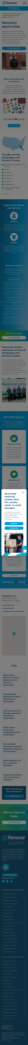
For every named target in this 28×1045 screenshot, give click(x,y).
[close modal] (22, 492)
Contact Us (14, 528)
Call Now (14, 523)
